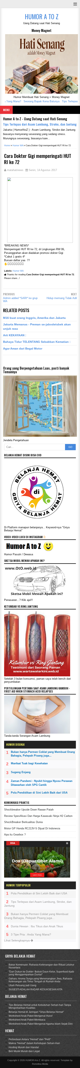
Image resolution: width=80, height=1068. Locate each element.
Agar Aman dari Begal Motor (22, 348)
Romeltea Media (40, 1064)
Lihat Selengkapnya (17, 940)
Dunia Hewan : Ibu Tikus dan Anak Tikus (37, 926)
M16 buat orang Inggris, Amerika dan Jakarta (34, 317)
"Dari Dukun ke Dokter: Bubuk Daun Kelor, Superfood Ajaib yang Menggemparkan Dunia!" (41, 973)
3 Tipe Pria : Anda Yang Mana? (31, 934)
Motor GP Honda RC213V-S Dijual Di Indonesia (32, 828)
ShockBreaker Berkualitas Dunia (23, 822)
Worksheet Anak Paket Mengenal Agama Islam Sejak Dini (41, 1023)
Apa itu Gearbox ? (15, 834)
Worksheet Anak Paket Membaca (27, 1019)
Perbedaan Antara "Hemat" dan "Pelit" (30, 1039)
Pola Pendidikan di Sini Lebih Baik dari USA (39, 792)
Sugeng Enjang (21, 772)
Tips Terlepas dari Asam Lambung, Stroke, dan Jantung (40, 124)
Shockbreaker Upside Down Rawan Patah (29, 809)
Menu (6, 110)
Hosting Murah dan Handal (24, 1047)
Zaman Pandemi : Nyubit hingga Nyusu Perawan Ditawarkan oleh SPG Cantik (41, 782)
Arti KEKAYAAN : (14, 335)
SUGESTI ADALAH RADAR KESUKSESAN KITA (35, 989)
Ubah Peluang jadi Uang (22, 985)
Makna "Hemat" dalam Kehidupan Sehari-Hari (34, 1043)
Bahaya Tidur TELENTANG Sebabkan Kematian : (37, 341)
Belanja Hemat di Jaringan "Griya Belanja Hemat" (36, 1012)
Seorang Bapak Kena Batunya (36, 101)
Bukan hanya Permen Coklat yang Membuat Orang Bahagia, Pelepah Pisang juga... (43, 753)
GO (70, 447)
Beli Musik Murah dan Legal (24, 1051)
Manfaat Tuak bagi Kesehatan (29, 763)
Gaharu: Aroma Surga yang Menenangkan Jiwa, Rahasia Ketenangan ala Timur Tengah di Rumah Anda (40, 980)
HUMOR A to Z (32, 1060)
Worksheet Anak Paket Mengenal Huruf (30, 1015)
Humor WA (18, 271)
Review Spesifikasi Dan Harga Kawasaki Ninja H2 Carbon (38, 815)
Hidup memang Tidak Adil (62, 298)
